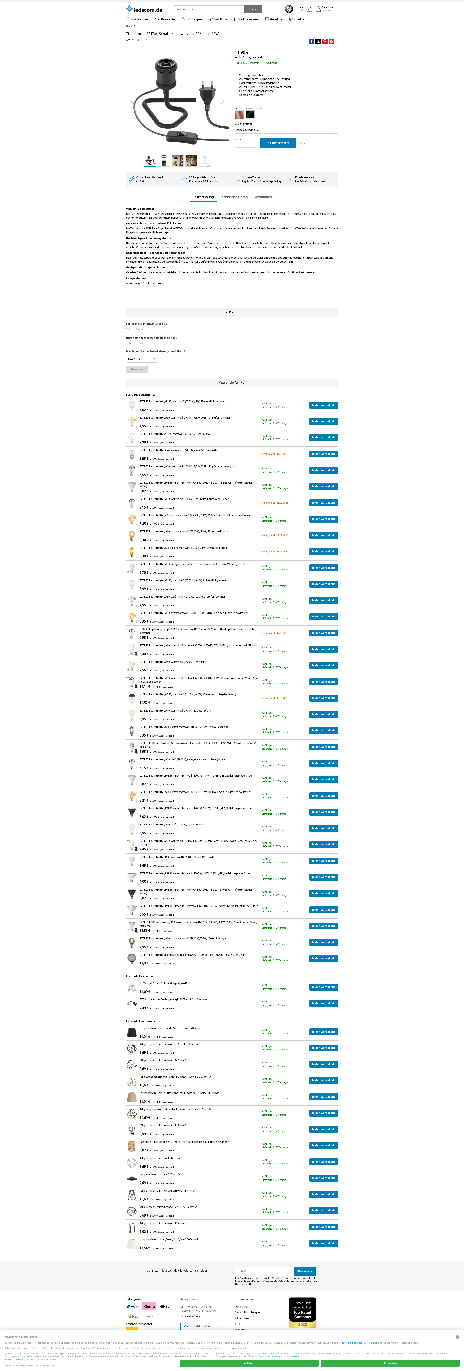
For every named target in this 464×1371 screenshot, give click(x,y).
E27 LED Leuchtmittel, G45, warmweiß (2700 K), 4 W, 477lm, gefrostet (179, 450)
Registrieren (328, 10)
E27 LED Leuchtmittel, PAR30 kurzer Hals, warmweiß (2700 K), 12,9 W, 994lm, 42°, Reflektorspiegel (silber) (199, 906)
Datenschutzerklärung (246, 1284)
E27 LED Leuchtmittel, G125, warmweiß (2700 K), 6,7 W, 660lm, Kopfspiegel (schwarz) (188, 694)
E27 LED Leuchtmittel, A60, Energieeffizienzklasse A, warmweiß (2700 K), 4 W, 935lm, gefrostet (193, 564)
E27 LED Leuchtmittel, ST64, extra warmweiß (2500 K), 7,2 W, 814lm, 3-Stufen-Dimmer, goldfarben (196, 792)
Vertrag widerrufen (197, 1326)
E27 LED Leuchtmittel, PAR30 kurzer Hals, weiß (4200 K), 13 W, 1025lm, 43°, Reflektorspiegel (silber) (195, 873)
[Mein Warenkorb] (309, 9)
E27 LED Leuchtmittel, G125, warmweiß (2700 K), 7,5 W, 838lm (175, 434)
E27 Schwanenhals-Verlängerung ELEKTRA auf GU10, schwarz (174, 999)
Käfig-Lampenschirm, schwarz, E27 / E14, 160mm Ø (169, 1044)
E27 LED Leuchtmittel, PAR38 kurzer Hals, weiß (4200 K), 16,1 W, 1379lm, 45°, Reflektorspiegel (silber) (196, 808)
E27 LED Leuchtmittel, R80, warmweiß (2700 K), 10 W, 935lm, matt (177, 857)
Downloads (263, 197)
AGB (237, 1324)
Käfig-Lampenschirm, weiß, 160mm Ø (161, 1158)
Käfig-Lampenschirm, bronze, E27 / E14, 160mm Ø (168, 1207)
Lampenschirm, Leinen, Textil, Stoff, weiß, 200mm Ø (169, 1239)
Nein (140, 329)
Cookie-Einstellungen (247, 1312)
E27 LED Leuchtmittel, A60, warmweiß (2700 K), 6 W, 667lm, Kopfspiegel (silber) (184, 499)
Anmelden (327, 7)
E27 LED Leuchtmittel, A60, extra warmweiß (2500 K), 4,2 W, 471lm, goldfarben (184, 531)
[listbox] (286, 115)
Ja (129, 329)
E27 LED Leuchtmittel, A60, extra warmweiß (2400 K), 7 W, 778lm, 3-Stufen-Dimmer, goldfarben (194, 613)
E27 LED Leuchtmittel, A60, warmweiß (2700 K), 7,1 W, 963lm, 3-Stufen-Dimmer (185, 418)
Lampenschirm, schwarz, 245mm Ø (160, 1174)
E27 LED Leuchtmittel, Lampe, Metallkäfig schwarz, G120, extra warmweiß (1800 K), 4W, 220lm (193, 955)
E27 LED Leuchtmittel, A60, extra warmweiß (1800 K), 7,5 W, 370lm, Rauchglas (183, 938)
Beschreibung (203, 197)
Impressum (241, 1330)
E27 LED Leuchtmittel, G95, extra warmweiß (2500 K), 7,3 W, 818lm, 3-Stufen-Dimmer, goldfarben (195, 515)
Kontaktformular (190, 1316)
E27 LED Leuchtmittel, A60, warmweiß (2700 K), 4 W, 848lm (173, 662)
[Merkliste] (300, 9)
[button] (133, 101)
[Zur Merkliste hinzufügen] (302, 143)
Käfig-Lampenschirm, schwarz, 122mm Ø (163, 1223)
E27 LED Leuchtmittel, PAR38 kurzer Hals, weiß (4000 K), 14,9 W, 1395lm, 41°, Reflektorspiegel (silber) (196, 776)
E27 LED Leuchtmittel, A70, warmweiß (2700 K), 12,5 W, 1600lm (175, 711)
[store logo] (144, 8)
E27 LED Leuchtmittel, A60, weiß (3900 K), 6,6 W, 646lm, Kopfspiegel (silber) (182, 759)
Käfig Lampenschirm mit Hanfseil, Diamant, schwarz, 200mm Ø (175, 1077)
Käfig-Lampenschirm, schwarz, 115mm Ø (163, 1125)
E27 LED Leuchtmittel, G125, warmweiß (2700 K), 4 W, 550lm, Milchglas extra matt (186, 401)
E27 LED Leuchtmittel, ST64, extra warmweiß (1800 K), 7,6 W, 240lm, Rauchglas (184, 727)
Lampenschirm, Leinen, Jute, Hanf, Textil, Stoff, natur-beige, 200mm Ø (179, 1093)
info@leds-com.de (268, 1281)
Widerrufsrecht (244, 1318)
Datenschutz (242, 1307)
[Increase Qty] (252, 144)
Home (129, 26)
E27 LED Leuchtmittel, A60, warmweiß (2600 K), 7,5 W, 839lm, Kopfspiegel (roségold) (187, 466)
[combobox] (209, 9)
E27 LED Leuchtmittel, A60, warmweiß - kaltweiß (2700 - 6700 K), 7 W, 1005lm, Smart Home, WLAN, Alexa (199, 645)
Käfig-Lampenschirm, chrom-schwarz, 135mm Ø (167, 1191)
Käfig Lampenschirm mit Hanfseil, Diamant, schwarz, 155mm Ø (175, 1109)
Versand (257, 57)
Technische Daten (234, 197)
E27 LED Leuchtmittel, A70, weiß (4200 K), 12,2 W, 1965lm (172, 825)
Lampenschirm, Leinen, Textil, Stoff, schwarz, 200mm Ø (171, 1028)
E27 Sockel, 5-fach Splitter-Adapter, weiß (163, 983)
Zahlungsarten (134, 1299)
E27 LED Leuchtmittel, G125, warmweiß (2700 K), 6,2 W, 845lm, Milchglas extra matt (187, 580)
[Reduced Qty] (238, 144)
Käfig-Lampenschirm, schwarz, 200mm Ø (163, 1060)
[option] (239, 114)
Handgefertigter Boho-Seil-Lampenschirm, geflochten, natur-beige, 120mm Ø (184, 1142)
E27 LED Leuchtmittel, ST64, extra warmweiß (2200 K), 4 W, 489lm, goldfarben (184, 548)
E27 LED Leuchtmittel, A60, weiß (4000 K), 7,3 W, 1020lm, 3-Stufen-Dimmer (182, 597)
